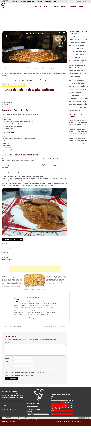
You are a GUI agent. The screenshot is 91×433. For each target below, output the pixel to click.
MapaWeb (39, 1)
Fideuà (38, 69)
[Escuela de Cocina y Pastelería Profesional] (3, 6)
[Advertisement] (45, 20)
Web (6, 366)
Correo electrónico (8, 362)
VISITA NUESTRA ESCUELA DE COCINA (12, 239)
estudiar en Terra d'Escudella (78, 92)
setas (83, 107)
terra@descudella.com (28, 1)
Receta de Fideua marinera (30, 286)
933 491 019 (14, 1)
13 (56, 405)
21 (59, 407)
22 (62, 407)
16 (65, 405)
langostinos (72, 101)
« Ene (52, 410)
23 (65, 407)
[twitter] (80, 2)
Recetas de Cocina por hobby (21, 67)
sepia (42, 69)
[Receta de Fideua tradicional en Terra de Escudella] (13, 280)
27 (56, 408)
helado (85, 99)
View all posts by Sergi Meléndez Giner (35, 318)
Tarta (73, 110)
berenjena (71, 48)
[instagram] (83, 2)
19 (52, 407)
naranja (71, 104)
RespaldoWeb (48, 1)
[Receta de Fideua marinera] (34, 280)
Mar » (52, 414)
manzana (78, 101)
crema (77, 58)
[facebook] (78, 2)
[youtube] (81, 2)
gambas (80, 99)
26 (52, 408)
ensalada (71, 89)
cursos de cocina (77, 60)
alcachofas (72, 37)
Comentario (8, 342)
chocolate (78, 48)
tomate (76, 110)
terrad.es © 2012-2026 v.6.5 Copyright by (11, 419)
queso (71, 108)
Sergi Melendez (63, 421)
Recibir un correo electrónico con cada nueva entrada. (20, 375)
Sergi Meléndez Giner (50, 69)
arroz (76, 45)
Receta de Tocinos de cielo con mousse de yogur (54, 326)
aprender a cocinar (48, 67)
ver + (22, 84)
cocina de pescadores (59, 67)
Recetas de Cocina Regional (35, 67)
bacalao (83, 45)
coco (73, 58)
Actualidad (73, 6)
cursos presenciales (31, 69)
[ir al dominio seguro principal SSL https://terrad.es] (5, 1)
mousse (84, 101)
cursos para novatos (22, 69)
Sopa (70, 110)
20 (56, 407)
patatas (80, 104)
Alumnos (81, 6)
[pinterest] (85, 2)
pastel (76, 104)
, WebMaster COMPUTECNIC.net (74, 421)
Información (7, 405)
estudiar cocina (78, 89)
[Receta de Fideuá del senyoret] (57, 280)
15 (62, 405)
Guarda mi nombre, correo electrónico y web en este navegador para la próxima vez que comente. (31, 369)
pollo (85, 104)
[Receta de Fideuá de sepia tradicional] (34, 47)
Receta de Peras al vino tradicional (12, 326)
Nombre (7, 358)
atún (78, 45)
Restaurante (54, 6)
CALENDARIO (64, 6)
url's (55, 1)
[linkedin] (87, 2)
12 (52, 405)
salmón (77, 108)
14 (59, 405)
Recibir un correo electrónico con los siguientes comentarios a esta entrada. (25, 372)
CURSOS (46, 6)
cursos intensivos (13, 69)
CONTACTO (38, 6)
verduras (81, 110)
